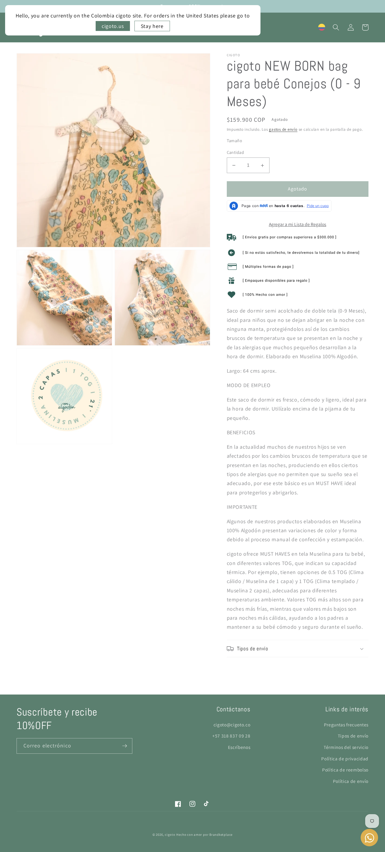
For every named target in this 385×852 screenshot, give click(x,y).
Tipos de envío (353, 736)
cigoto (170, 834)
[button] (336, 27)
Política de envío (350, 781)
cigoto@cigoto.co (232, 725)
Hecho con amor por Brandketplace (204, 834)
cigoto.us (113, 26)
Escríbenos (239, 747)
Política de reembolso (345, 770)
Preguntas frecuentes (346, 725)
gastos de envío (283, 129)
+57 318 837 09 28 (231, 736)
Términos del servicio (346, 747)
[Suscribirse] (124, 746)
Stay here (152, 26)
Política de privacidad (344, 759)
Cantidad (235, 152)
